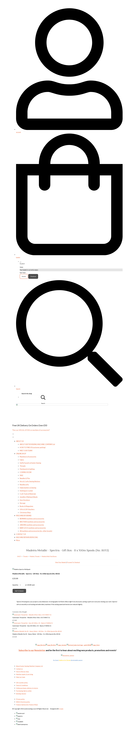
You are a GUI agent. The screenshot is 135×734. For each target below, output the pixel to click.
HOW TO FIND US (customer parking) (33, 447)
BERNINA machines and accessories (32, 519)
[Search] (43, 397)
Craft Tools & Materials (28, 494)
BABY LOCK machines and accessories (33, 528)
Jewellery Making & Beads (29, 497)
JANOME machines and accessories (32, 525)
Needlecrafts (24, 485)
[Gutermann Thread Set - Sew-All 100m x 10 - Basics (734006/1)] (32, 623)
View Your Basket (60, 562)
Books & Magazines (26, 506)
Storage (22, 503)
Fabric (22, 460)
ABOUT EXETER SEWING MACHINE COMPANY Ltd (37, 444)
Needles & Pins (25, 478)
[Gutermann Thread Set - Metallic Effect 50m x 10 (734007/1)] (31, 615)
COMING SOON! (26, 472)
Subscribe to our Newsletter (32, 650)
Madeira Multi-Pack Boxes (49, 556)
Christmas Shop (25, 512)
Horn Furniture (25, 500)
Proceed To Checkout (73, 562)
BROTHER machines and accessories (32, 522)
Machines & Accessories (28, 457)
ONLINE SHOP (21, 453)
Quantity (15, 585)
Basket (24, 276)
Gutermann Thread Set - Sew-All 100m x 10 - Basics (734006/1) (31, 626)
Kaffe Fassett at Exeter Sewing (30, 463)
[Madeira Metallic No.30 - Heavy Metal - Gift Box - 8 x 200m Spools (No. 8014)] (37, 631)
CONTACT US (21, 534)
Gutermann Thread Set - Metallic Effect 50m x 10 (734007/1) (31, 617)
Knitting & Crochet (26, 491)
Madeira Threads (35, 556)
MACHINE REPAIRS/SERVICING (27, 537)
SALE (21, 475)
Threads (23, 466)
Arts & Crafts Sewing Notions (30, 481)
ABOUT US (20, 441)
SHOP (19, 556)
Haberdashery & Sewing (28, 488)
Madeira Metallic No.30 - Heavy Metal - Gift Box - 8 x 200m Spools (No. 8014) (36, 634)
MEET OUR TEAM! (26, 450)
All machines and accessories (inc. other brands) (36, 531)
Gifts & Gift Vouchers (27, 509)
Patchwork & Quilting (27, 469)
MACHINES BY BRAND (23, 515)
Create (61, 709)
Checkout (33, 276)
